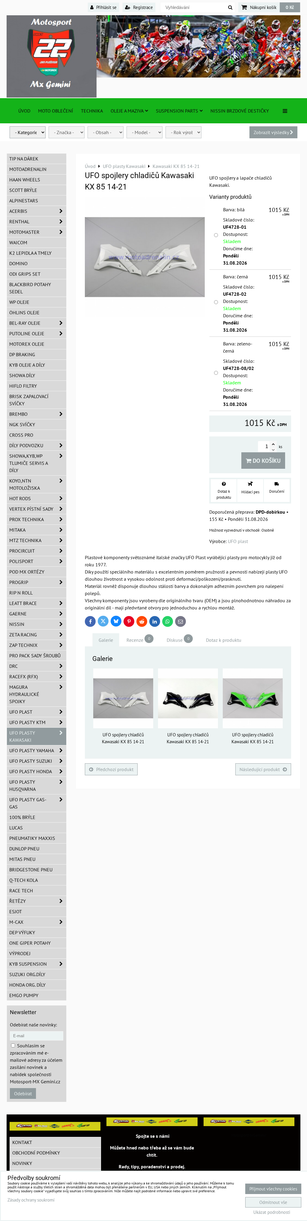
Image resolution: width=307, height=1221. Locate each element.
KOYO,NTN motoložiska (24, 484)
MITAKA (17, 530)
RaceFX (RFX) (23, 676)
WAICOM (18, 242)
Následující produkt (260, 769)
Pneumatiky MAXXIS (32, 838)
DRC (13, 666)
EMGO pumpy (23, 995)
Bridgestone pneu (30, 870)
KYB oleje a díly (27, 365)
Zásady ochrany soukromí (31, 1200)
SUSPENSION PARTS (177, 111)
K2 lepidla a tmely (30, 253)
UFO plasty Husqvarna (22, 785)
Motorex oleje (26, 344)
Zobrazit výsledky (272, 132)
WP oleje (19, 302)
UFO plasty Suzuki (30, 761)
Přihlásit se (106, 7)
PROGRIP (18, 582)
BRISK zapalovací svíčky (29, 400)
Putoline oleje (26, 333)
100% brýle (22, 817)
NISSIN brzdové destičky (239, 111)
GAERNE (18, 614)
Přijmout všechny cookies (273, 1189)
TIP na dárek (23, 159)
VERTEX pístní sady (31, 509)
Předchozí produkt (114, 769)
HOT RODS (20, 498)
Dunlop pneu (24, 849)
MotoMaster (24, 232)
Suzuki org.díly (27, 974)
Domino (18, 263)
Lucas (16, 828)
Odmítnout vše (273, 1202)
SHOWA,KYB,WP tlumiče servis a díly (28, 463)
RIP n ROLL (21, 593)
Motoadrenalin (27, 169)
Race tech (21, 891)
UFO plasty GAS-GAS (27, 803)
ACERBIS (18, 211)
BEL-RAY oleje (24, 323)
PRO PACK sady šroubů (35, 656)
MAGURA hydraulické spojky (24, 694)
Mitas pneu (22, 859)
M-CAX (16, 922)
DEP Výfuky (22, 932)
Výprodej (20, 953)
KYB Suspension (28, 964)
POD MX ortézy (26, 572)
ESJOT (15, 911)
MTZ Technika (25, 540)
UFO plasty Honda (30, 771)
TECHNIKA (92, 111)
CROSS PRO (21, 435)
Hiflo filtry (23, 386)
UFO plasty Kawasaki (22, 736)
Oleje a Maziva (127, 111)
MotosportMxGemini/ (248, 1135)
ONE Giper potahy (30, 943)
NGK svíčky (22, 424)
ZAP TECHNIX (23, 645)
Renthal (19, 222)
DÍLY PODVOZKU (26, 445)
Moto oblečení (55, 111)
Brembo (18, 414)
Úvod (24, 111)
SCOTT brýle (23, 190)
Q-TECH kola (23, 880)
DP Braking (22, 354)
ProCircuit (22, 551)
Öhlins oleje (24, 313)
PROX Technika (26, 519)
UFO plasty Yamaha (31, 750)
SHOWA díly (22, 375)
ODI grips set (24, 274)
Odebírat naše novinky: (33, 1025)
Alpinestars (23, 201)
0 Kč (290, 7)
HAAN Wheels (24, 180)
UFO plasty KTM (27, 722)
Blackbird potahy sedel (30, 288)
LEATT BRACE (23, 603)
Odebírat (23, 1093)
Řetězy (17, 901)
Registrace (142, 7)
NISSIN (16, 624)
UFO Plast (20, 712)
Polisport (21, 561)
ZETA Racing (23, 635)
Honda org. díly (27, 985)
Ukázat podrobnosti (271, 1212)
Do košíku (266, 460)
